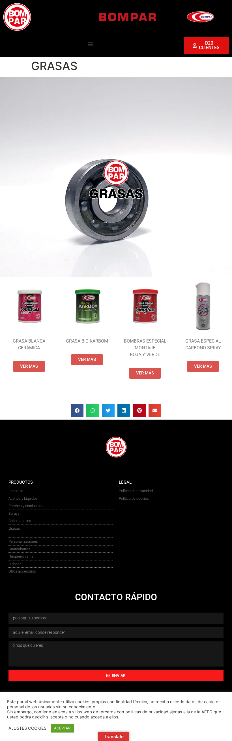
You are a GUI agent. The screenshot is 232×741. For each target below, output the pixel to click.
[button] (90, 44)
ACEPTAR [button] (62, 728)
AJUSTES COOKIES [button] (27, 728)
